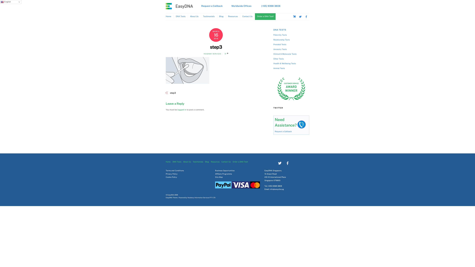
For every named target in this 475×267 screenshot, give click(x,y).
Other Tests (278, 59)
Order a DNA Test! (265, 16)
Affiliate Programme (223, 174)
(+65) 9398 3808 (270, 6)
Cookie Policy (171, 177)
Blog (221, 16)
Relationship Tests (281, 40)
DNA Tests (180, 16)
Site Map (219, 177)
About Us (194, 16)
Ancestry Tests (280, 49)
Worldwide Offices (241, 6)
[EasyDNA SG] (179, 8)
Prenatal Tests (279, 44)
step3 (216, 47)
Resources (233, 16)
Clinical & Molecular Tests (285, 54)
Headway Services (212, 54)
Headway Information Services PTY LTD (201, 198)
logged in (182, 110)
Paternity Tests (280, 35)
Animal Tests (279, 68)
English (7, 2)
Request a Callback (212, 6)
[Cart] (294, 16)
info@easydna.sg (277, 189)
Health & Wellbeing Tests (284, 63)
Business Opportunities (225, 170)
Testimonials (209, 16)
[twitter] (300, 16)
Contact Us (247, 16)
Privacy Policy (172, 174)
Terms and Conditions (175, 170)
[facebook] (306, 16)
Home (168, 16)
